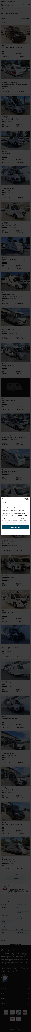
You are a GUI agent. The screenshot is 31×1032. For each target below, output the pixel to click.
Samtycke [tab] (5, 502)
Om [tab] (25, 502)
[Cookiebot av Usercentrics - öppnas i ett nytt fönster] (23, 499)
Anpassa (14, 532)
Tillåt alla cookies (15, 527)
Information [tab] (15, 502)
